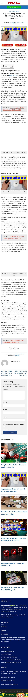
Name (5, 402)
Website (5, 417)
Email (5, 409)
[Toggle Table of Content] (11, 66)
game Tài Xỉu (13, 75)
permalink (17, 355)
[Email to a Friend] (15, 348)
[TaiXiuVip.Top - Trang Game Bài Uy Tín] (14, 3)
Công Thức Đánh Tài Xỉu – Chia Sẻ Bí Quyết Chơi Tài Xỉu (20, 373)
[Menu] (2, 3)
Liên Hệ (3, 630)
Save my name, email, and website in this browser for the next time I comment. (13, 427)
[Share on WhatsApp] (10, 348)
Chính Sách (4, 634)
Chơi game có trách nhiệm (17, 637)
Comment (6, 389)
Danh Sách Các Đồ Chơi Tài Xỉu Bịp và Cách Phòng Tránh (6, 373)
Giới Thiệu (4, 626)
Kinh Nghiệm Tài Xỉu (14, 11)
